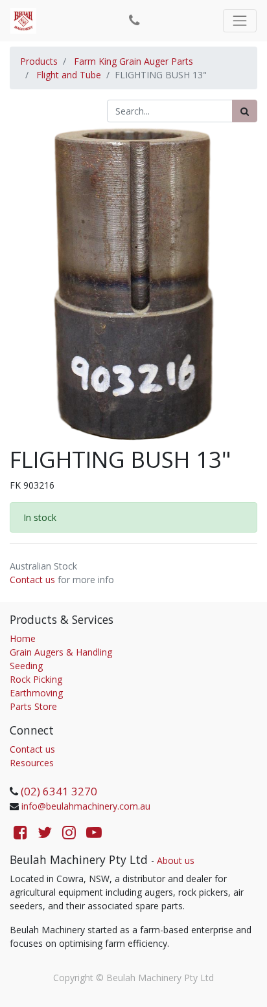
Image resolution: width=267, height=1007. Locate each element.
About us (175, 860)
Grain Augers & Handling (61, 652)
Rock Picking (36, 679)
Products (39, 61)
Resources (32, 763)
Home (23, 638)
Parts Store (33, 706)
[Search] (244, 111)
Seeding (26, 665)
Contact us (32, 579)
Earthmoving (36, 693)
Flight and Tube (68, 75)
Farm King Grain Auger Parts (133, 61)
